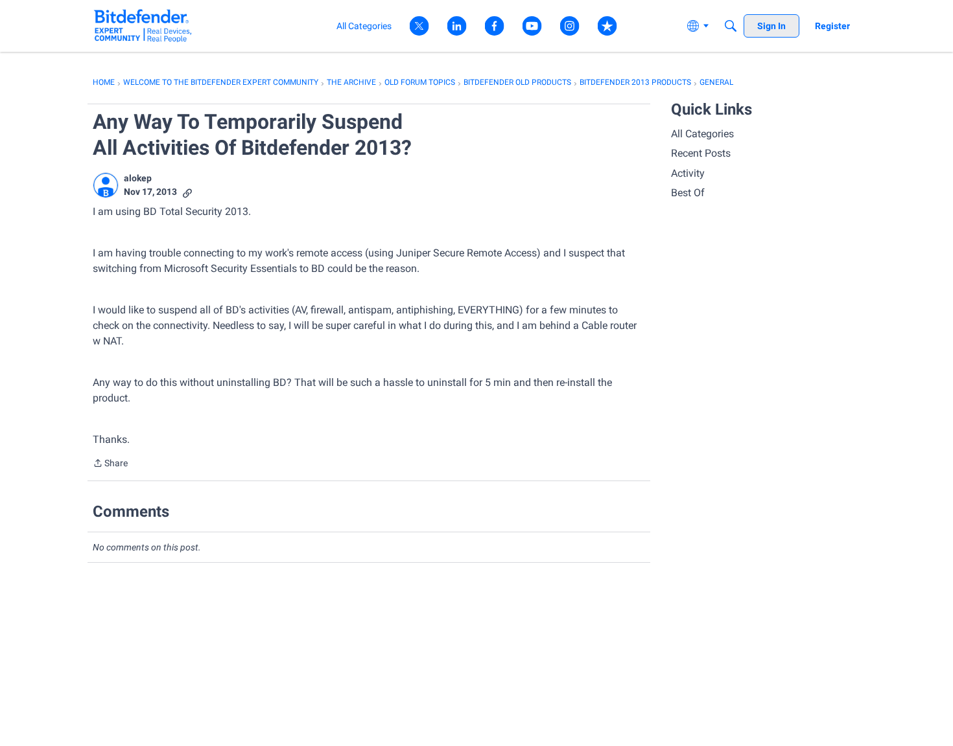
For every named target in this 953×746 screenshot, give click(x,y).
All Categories (702, 134)
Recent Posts (701, 153)
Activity (688, 173)
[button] (106, 185)
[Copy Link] (187, 192)
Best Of (688, 192)
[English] (143, 25)
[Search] (730, 26)
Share (110, 464)
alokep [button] (138, 178)
